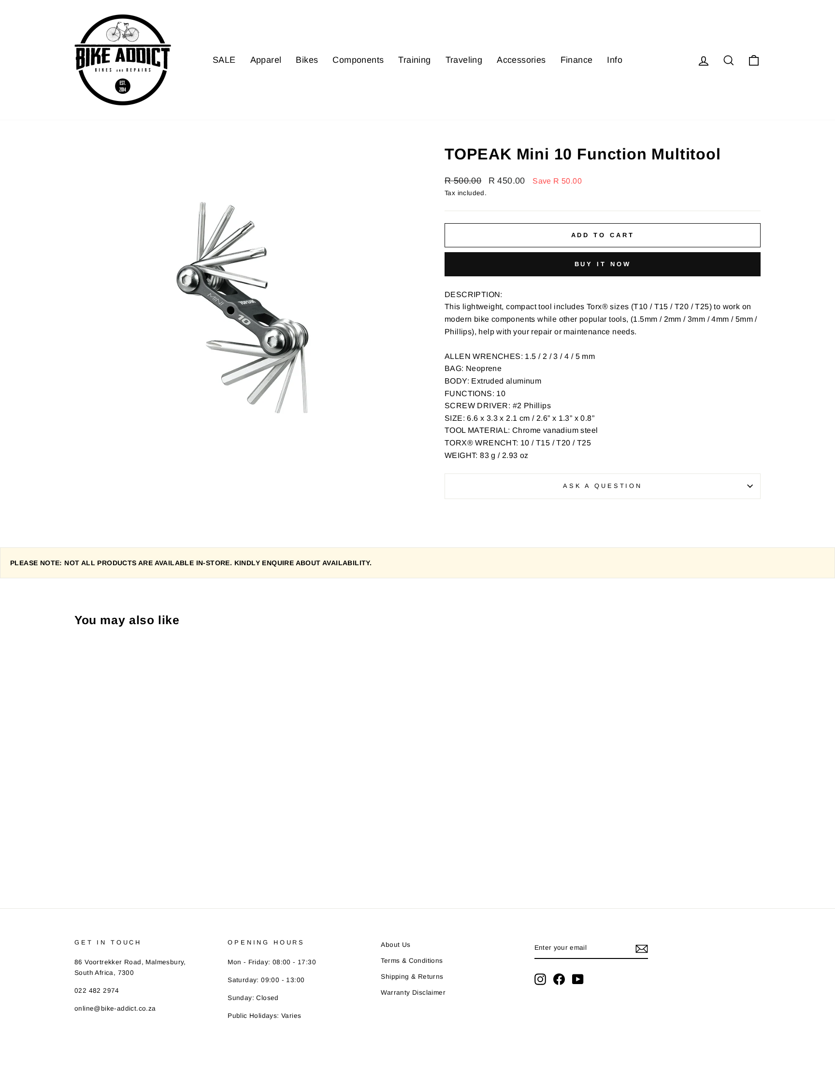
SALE (224, 60)
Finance (577, 60)
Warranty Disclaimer (413, 992)
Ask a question (602, 485)
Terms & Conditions (412, 960)
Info (614, 60)
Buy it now (603, 264)
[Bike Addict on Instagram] (540, 979)
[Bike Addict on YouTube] (578, 979)
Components (358, 60)
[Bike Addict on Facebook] (559, 979)
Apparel (266, 60)
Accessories (521, 60)
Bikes (307, 60)
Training (414, 60)
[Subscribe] (641, 948)
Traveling (464, 60)
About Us (395, 944)
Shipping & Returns (412, 976)
